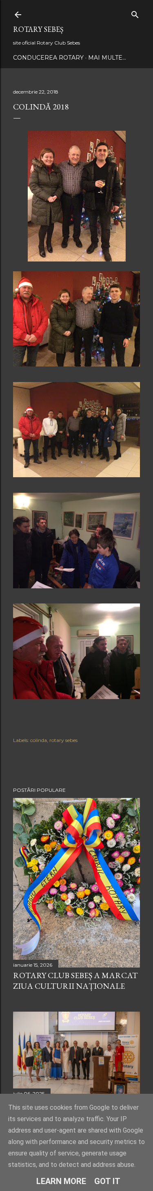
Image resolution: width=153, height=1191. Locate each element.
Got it (107, 1181)
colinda (38, 740)
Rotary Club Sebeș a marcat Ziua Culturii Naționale (75, 980)
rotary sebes (63, 740)
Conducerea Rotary (48, 57)
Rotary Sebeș (38, 29)
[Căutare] (135, 13)
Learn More (61, 1181)
